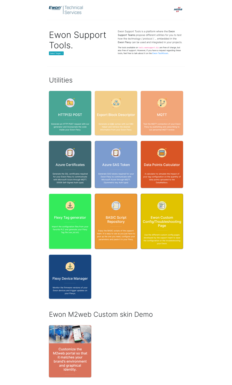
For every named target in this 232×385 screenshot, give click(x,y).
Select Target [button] (55, 53)
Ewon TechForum (160, 53)
